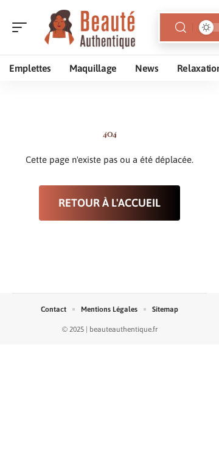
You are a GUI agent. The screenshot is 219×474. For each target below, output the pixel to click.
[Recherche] (180, 27)
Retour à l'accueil (109, 202)
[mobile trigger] (22, 27)
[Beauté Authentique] (87, 27)
